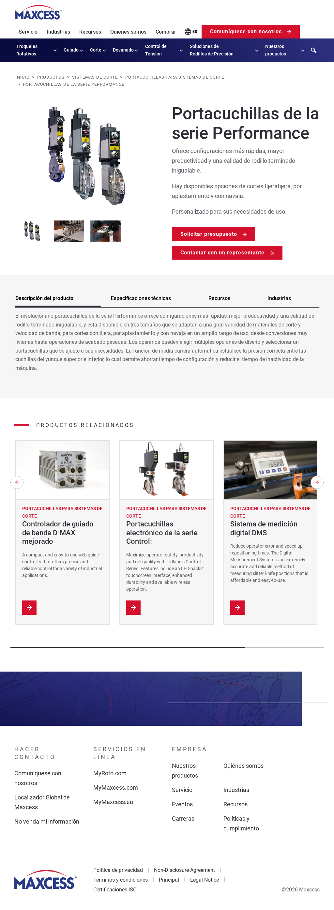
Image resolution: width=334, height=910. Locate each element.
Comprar (166, 32)
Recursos (90, 32)
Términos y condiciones (120, 880)
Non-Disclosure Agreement (184, 870)
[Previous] (16, 482)
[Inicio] (38, 12)
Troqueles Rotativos (27, 50)
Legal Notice (204, 880)
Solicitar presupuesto (208, 234)
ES (194, 31)
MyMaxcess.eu (113, 801)
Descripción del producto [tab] (44, 298)
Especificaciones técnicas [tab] (141, 298)
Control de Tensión (156, 50)
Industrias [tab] (279, 298)
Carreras (183, 818)
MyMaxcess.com (115, 787)
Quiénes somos (128, 32)
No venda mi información (46, 821)
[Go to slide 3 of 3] (105, 231)
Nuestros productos (275, 50)
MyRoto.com (110, 773)
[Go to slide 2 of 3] (69, 231)
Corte (95, 50)
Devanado (123, 50)
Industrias (58, 32)
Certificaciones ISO (115, 890)
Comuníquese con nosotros (246, 31)
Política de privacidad (118, 870)
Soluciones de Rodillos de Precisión (212, 50)
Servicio (28, 32)
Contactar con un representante (222, 253)
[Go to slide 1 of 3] (32, 231)
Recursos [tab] (219, 298)
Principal (169, 880)
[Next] (317, 482)
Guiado (71, 50)
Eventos (182, 804)
